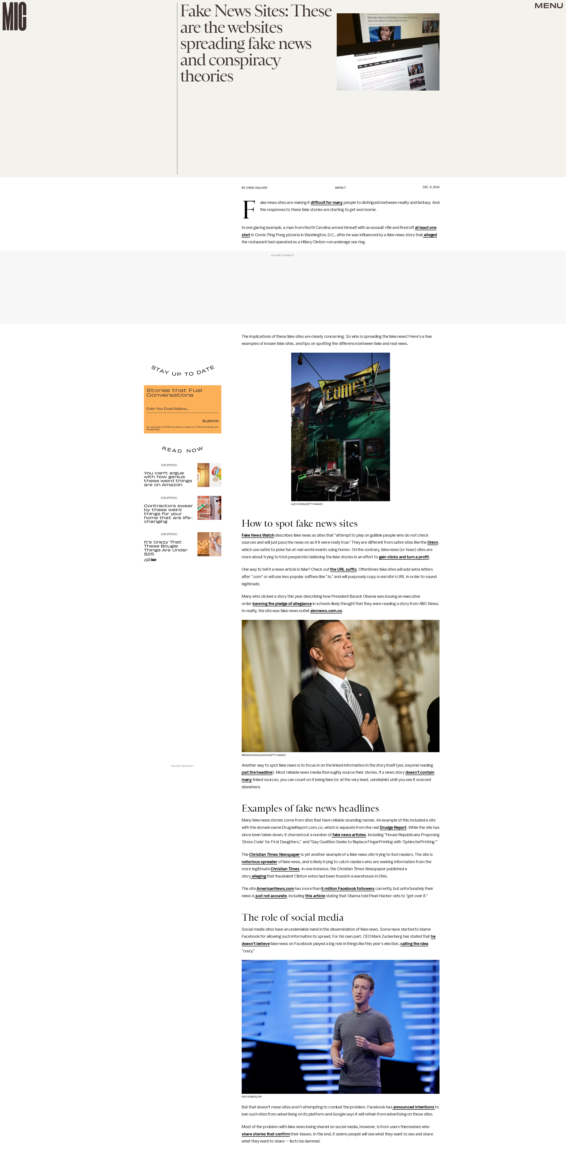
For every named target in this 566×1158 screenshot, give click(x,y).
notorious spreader (259, 862)
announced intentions (413, 1107)
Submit (210, 420)
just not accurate (271, 896)
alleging (258, 876)
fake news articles (349, 835)
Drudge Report (393, 827)
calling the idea (414, 943)
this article (315, 896)
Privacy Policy (153, 429)
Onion (432, 542)
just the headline (257, 772)
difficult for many (327, 202)
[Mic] (14, 16)
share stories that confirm (266, 1134)
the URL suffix (343, 569)
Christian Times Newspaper (274, 854)
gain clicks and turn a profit (404, 557)
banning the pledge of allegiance (282, 603)
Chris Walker (256, 187)
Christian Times (285, 869)
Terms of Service (206, 427)
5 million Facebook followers (348, 888)
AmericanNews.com (275, 888)
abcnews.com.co (326, 611)
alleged (430, 235)
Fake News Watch (258, 535)
